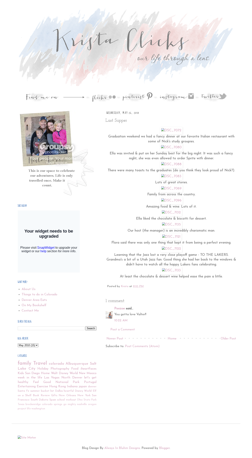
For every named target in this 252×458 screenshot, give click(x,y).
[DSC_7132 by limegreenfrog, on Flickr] (171, 212)
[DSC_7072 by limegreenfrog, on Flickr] (171, 130)
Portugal (90, 382)
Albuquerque (77, 364)
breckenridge (33, 404)
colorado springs (52, 404)
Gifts (54, 395)
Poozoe (119, 308)
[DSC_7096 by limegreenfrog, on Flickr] (171, 200)
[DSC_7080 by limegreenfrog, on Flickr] (171, 147)
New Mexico (87, 373)
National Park (68, 382)
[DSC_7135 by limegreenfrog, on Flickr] (171, 224)
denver (92, 386)
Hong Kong (57, 386)
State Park (90, 400)
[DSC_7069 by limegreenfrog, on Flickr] (171, 188)
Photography (60, 368)
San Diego (32, 373)
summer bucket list (42, 390)
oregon (92, 404)
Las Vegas (52, 377)
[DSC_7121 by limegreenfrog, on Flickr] (171, 236)
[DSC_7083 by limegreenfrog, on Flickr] (171, 176)
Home (172, 338)
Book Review (41, 395)
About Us (28, 289)
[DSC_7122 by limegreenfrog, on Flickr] (171, 248)
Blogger (164, 448)
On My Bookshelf (34, 305)
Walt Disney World (64, 373)
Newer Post (115, 338)
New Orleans (67, 395)
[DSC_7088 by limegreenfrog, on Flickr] (171, 164)
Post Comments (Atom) (142, 346)
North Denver (71, 377)
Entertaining (27, 386)
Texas (21, 404)
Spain (52, 399)
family (24, 363)
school (61, 399)
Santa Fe (23, 390)
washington (38, 408)
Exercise (42, 386)
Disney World (83, 390)
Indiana (72, 386)
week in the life (30, 377)
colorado (56, 364)
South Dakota (39, 399)
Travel (40, 363)
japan (83, 386)
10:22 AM (121, 320)
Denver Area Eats (34, 300)
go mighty (69, 404)
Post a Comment (122, 329)
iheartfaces (88, 368)
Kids (21, 373)
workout (71, 399)
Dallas (59, 390)
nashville (82, 404)
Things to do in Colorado (39, 294)
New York (83, 395)
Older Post (228, 338)
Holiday (42, 368)
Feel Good (42, 382)
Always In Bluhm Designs (122, 448)
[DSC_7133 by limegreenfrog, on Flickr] (171, 270)
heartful (69, 390)
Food (74, 368)
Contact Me (30, 310)
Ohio (80, 400)
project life (24, 408)
